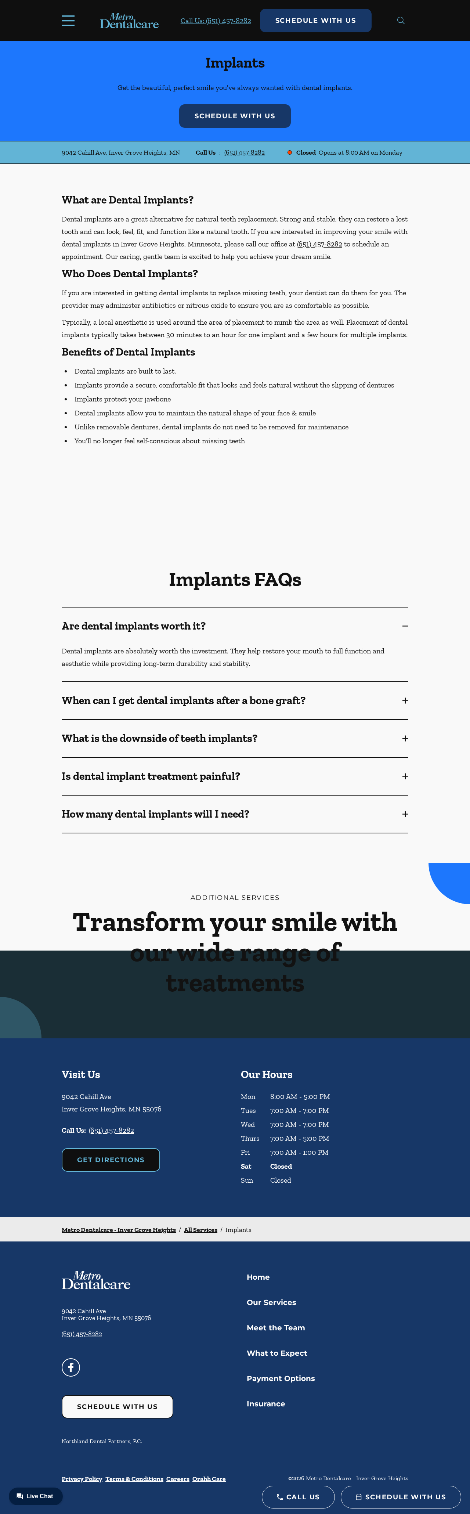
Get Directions (111, 1160)
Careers (177, 1479)
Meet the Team (276, 1327)
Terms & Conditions (134, 1479)
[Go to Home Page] (129, 21)
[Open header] (70, 20)
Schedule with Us (315, 21)
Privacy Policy (82, 1479)
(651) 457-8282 (244, 152)
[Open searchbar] (401, 20)
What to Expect (277, 1353)
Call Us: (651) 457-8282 (216, 20)
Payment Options (281, 1378)
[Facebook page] (71, 1367)
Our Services (271, 1302)
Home (258, 1277)
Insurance (266, 1403)
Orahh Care (209, 1479)
